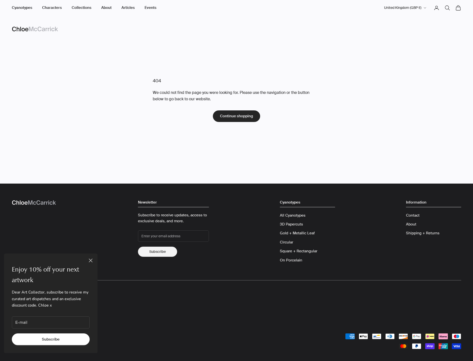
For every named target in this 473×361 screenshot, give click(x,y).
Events (150, 7)
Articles (128, 7)
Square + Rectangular (298, 251)
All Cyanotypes (292, 215)
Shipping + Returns (422, 233)
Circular (286, 242)
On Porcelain (291, 260)
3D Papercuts (291, 224)
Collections (81, 7)
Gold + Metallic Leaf (297, 233)
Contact (413, 215)
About (106, 7)
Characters (52, 7)
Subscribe (51, 339)
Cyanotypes (22, 7)
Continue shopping (236, 116)
